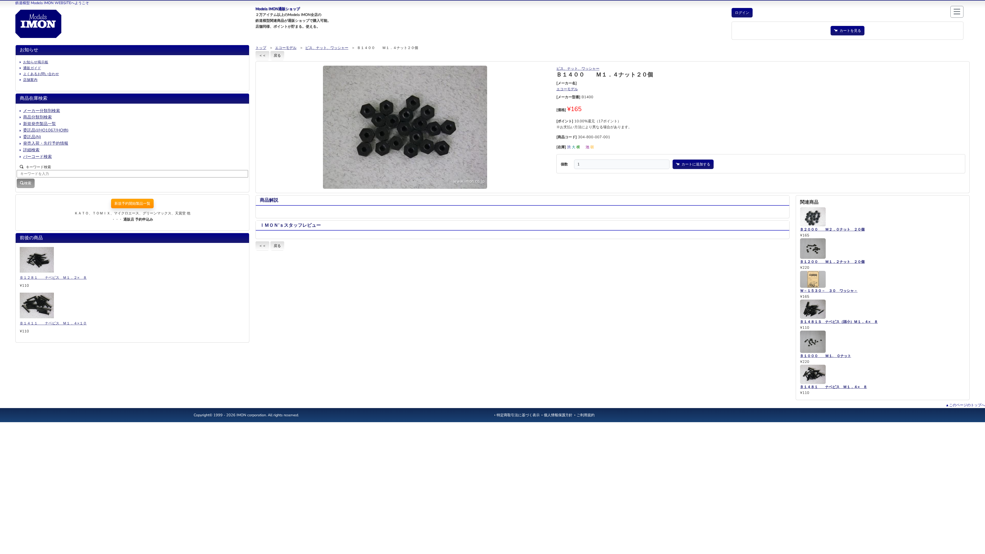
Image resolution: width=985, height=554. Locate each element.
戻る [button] (277, 55)
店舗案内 (30, 79)
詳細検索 (31, 150)
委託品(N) (32, 137)
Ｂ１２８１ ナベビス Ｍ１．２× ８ (53, 277)
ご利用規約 (586, 415)
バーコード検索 (37, 157)
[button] (742, 12)
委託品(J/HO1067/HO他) (45, 130)
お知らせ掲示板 (35, 62)
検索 (27, 183)
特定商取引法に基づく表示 (518, 415)
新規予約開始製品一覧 (132, 203)
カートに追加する (694, 164)
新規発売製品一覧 (39, 124)
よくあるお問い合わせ (41, 73)
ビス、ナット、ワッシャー (326, 47)
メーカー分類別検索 (41, 111)
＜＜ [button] (262, 55)
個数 (564, 164)
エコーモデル (286, 47)
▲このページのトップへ (965, 405)
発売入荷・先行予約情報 (45, 143)
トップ (260, 47)
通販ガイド (32, 68)
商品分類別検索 (37, 117)
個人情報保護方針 (558, 415)
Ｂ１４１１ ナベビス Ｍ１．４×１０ (53, 323)
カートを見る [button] (849, 30)
